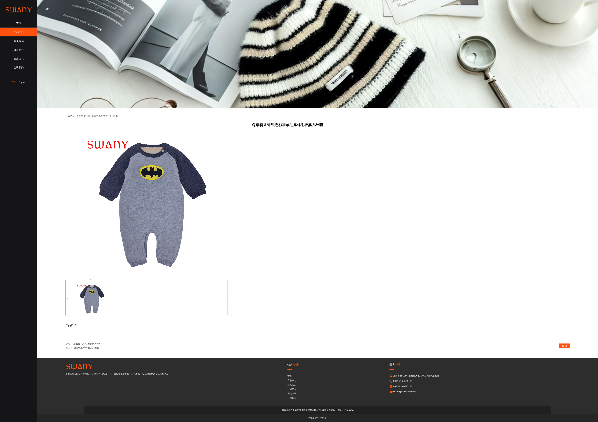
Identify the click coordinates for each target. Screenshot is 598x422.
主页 (18, 23)
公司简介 (19, 49)
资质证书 (19, 58)
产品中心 (19, 32)
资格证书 (291, 393)
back (564, 345)
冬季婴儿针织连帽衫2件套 (86, 344)
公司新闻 (19, 67)
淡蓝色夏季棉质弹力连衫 (86, 347)
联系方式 (19, 41)
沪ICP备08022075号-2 (318, 418)
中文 (13, 82)
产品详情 (71, 325)
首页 (289, 375)
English (22, 82)
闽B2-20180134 (346, 410)
